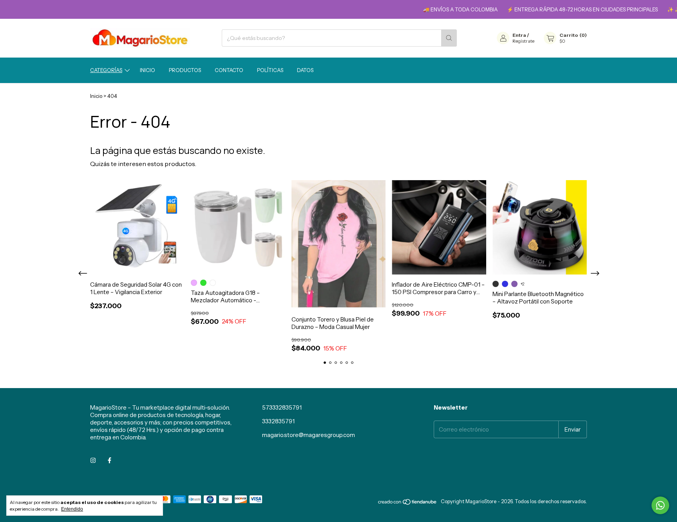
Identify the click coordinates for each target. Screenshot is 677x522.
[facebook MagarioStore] (109, 460)
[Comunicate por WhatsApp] (660, 505)
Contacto (229, 70)
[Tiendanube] (407, 503)
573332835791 (282, 407)
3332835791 (278, 421)
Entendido (72, 509)
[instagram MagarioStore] (93, 460)
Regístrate (523, 41)
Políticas (270, 70)
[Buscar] (449, 38)
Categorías (106, 70)
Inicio (147, 70)
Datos (305, 70)
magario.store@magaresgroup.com (308, 435)
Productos (185, 70)
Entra (519, 35)
